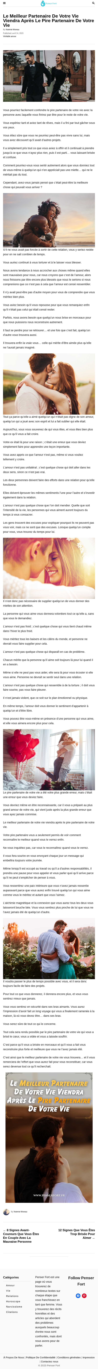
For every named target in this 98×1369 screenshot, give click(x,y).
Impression (89, 1357)
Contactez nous (49, 1361)
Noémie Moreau (12, 30)
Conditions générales (69, 1357)
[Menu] (4, 3)
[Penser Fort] (49, 3)
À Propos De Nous (13, 1357)
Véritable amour (9, 36)
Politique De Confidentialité (40, 1357)
